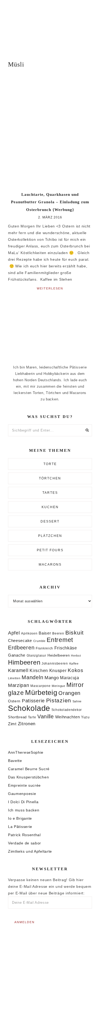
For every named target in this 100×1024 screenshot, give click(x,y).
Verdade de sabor (24, 843)
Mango (52, 677)
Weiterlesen (50, 288)
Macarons (50, 564)
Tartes (50, 493)
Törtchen (50, 478)
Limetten (14, 678)
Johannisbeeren (55, 663)
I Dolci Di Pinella (23, 802)
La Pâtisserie (20, 826)
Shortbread (17, 717)
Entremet (60, 639)
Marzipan (18, 685)
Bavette (15, 760)
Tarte (32, 717)
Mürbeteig (41, 692)
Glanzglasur (36, 655)
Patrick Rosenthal (24, 835)
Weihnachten (67, 717)
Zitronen (27, 723)
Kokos (75, 670)
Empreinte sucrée (24, 785)
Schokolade (29, 708)
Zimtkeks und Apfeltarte (30, 851)
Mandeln (32, 677)
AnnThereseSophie (25, 752)
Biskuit (74, 632)
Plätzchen (50, 536)
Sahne (77, 701)
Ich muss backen (23, 810)
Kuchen (50, 507)
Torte (50, 464)
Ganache (16, 655)
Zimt (12, 724)
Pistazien (58, 700)
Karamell (18, 670)
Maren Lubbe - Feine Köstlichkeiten (50, 26)
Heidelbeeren (58, 655)
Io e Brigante (20, 818)
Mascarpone (40, 686)
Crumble (39, 640)
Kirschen (39, 670)
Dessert (50, 521)
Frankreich (44, 648)
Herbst (76, 655)
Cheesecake (20, 641)
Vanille (45, 716)
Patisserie (33, 700)
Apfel (14, 633)
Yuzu (85, 717)
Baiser (45, 633)
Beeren (58, 633)
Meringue (58, 685)
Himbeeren (24, 662)
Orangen (69, 693)
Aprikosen (29, 633)
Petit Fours (50, 550)
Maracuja (69, 677)
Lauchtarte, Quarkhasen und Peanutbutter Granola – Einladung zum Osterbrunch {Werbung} (50, 202)
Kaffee (74, 663)
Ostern (14, 701)
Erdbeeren (21, 647)
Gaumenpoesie (22, 793)
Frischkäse (65, 647)
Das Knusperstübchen (28, 777)
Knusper (58, 670)
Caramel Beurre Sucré (29, 769)
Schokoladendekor (66, 710)
